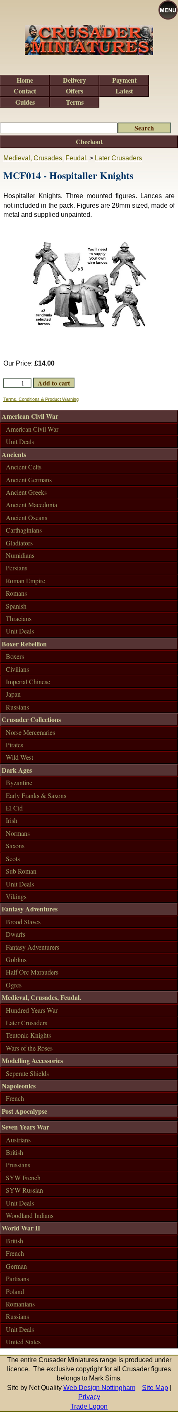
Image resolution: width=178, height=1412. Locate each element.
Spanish (16, 606)
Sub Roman (21, 871)
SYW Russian (24, 1190)
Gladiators (19, 542)
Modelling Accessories (32, 1060)
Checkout (89, 141)
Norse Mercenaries (30, 732)
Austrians (18, 1139)
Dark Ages (17, 770)
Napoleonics (19, 1085)
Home (25, 80)
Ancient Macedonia (31, 504)
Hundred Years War (32, 1010)
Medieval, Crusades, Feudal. (45, 158)
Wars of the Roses (29, 1048)
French (15, 1098)
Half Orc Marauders (32, 972)
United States (23, 1341)
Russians (17, 706)
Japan (13, 694)
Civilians (17, 669)
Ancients (14, 454)
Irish (11, 820)
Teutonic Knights (28, 1035)
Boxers (15, 656)
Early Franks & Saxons (36, 795)
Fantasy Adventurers (32, 947)
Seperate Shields (27, 1073)
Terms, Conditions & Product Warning (41, 399)
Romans (16, 593)
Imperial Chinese (28, 681)
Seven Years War (25, 1127)
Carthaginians (24, 530)
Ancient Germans (29, 479)
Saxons (15, 845)
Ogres (14, 984)
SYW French (23, 1177)
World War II (21, 1228)
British (14, 1152)
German (16, 1266)
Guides (25, 102)
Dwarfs (15, 934)
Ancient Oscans (26, 517)
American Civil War (30, 416)
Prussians (18, 1164)
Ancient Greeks (26, 492)
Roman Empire (25, 580)
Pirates (14, 744)
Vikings (16, 896)
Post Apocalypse (24, 1111)
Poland (15, 1291)
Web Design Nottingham (99, 1387)
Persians (16, 567)
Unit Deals (20, 441)
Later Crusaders (118, 158)
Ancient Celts (23, 466)
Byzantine (19, 782)
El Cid (14, 807)
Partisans (17, 1278)
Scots (13, 858)
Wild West (19, 757)
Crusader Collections (31, 719)
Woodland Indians (29, 1215)
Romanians (20, 1303)
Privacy (89, 1396)
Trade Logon (89, 1406)
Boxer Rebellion (24, 643)
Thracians (18, 618)
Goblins (16, 959)
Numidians (20, 555)
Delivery (74, 80)
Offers (74, 91)
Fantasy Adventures (30, 909)
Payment (124, 80)
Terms (75, 102)
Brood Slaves (23, 921)
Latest (124, 91)
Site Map (155, 1387)
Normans (18, 833)
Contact (25, 91)
